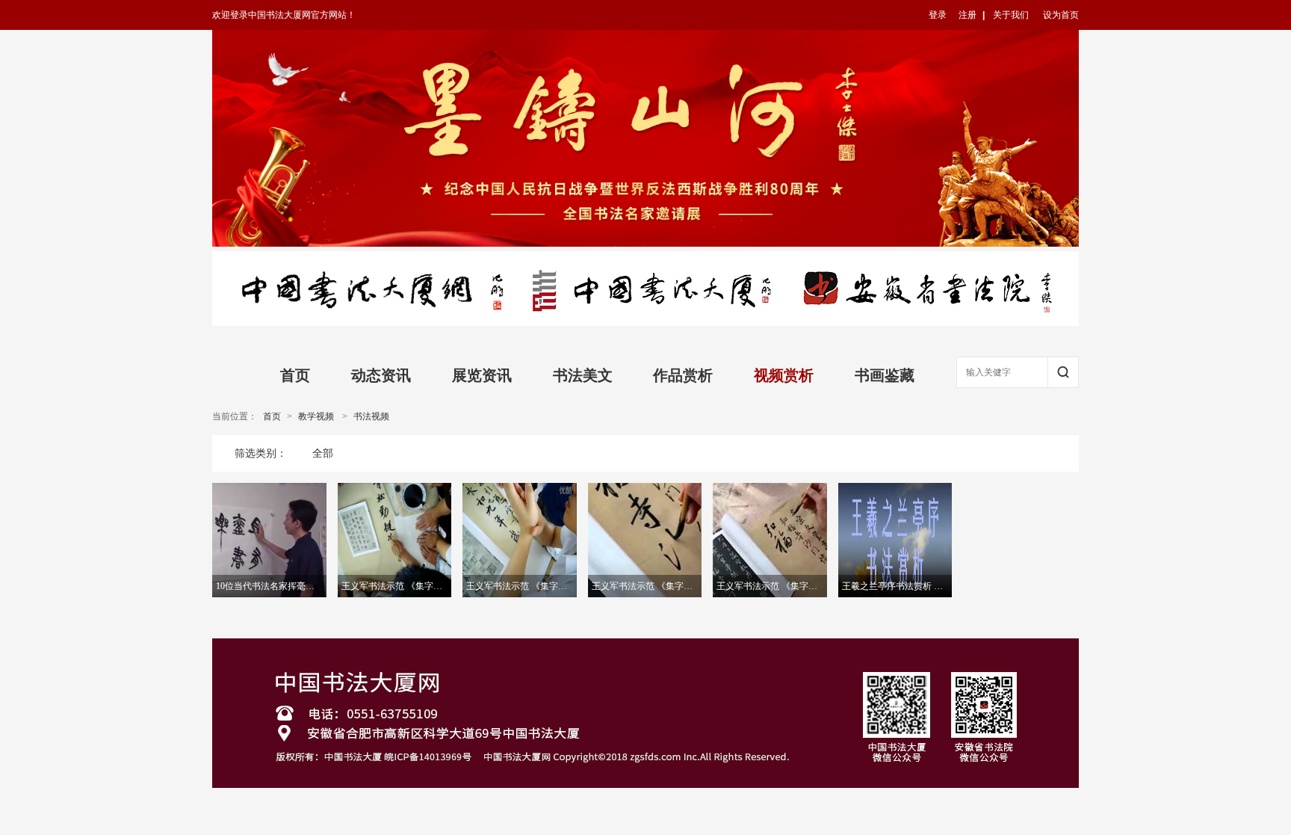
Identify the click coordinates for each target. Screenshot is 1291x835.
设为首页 (1061, 15)
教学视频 (316, 416)
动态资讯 (381, 375)
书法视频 (371, 416)
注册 (967, 15)
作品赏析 (683, 375)
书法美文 (583, 375)
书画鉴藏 (884, 375)
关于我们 (1011, 15)
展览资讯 (482, 375)
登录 (938, 15)
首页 (295, 375)
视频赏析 (784, 375)
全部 (322, 453)
